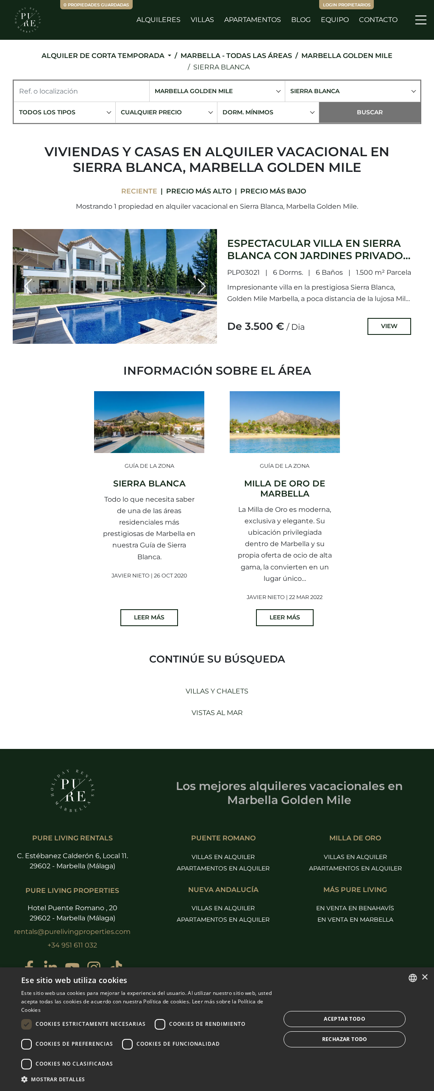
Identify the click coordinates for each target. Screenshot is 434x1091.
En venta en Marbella (355, 919)
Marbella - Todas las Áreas (236, 56)
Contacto (378, 20)
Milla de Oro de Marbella (284, 488)
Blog (301, 20)
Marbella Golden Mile (346, 56)
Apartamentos (252, 20)
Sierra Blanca (221, 67)
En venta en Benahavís (355, 908)
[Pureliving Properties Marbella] (28, 20)
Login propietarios (346, 5)
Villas (202, 20)
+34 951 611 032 (72, 945)
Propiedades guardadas (96, 5)
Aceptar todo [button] (344, 1018)
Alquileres (158, 20)
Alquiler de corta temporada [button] (104, 56)
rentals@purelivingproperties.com (72, 932)
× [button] (424, 977)
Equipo (335, 20)
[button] (28, 286)
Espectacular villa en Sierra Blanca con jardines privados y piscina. (318, 255)
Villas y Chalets (217, 691)
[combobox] (217, 91)
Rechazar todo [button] (344, 1039)
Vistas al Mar (217, 713)
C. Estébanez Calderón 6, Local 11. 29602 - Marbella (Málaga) (72, 861)
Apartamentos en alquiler (223, 868)
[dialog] (217, 1029)
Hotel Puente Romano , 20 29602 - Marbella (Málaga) (72, 913)
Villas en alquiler (223, 857)
